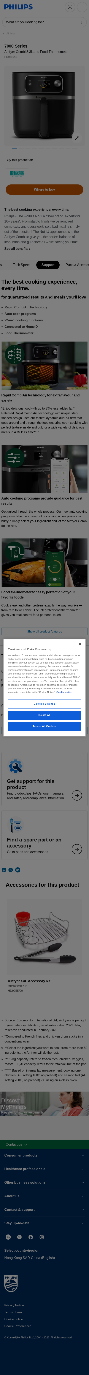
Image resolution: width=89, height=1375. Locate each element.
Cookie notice (64, 692)
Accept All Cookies (44, 726)
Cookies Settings (44, 703)
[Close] (80, 644)
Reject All (44, 715)
